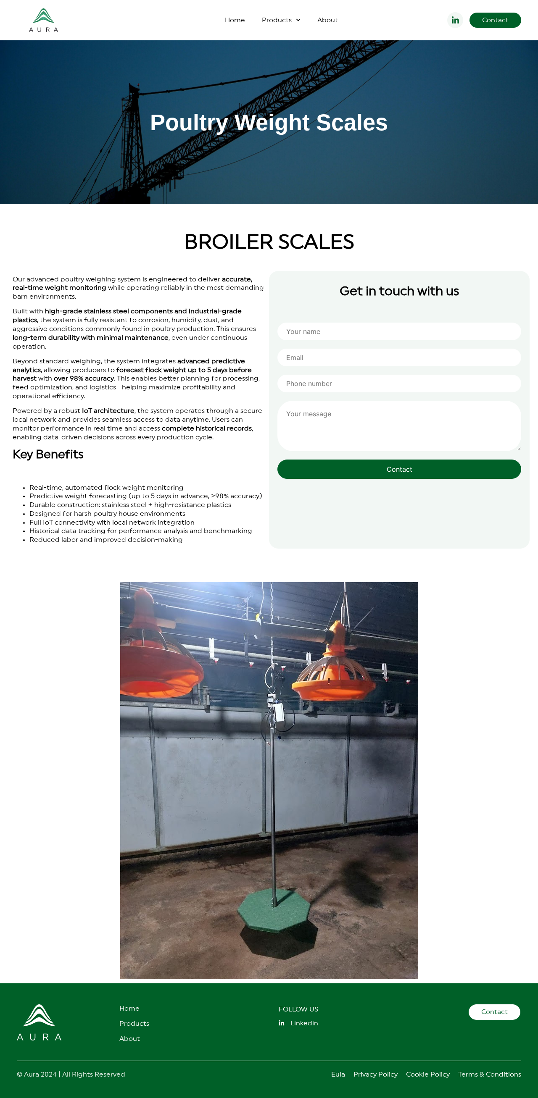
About (327, 20)
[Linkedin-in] (455, 20)
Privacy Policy (375, 1074)
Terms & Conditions (489, 1074)
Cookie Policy (428, 1074)
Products (277, 20)
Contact (399, 469)
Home (235, 20)
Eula (338, 1074)
